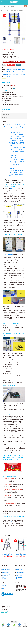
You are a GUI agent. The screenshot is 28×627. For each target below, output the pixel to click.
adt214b (6, 71)
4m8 (4, 71)
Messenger (19, 626)
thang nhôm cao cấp (13, 74)
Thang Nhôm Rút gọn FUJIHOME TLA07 (20, 555)
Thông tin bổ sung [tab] (5, 114)
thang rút (18, 74)
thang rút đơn (23, 74)
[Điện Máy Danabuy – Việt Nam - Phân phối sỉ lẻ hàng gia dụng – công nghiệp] (14, 2)
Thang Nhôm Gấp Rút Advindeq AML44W (7, 555)
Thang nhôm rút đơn (9, 69)
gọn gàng (20, 71)
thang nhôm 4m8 (13, 72)
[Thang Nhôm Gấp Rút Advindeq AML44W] (7, 544)
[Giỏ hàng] (26, 2)
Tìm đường (3, 626)
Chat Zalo (8, 626)
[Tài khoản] (24, 2)
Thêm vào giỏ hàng (11, 64)
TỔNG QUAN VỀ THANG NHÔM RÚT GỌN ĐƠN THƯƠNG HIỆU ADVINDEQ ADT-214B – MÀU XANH (16, 132)
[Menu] (2, 2)
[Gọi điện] (14, 624)
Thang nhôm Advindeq (18, 10)
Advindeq (8, 76)
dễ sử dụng (17, 71)
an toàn (9, 71)
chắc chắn (13, 71)
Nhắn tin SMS (25, 626)
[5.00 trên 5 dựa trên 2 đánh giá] (14, 78)
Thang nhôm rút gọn (8, 254)
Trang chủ (3, 10)
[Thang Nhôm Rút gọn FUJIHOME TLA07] (21, 544)
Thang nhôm (9, 10)
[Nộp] (25, 6)
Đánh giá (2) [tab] (4, 117)
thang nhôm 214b (7, 72)
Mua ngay (18, 64)
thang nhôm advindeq (19, 72)
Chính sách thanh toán (20, 572)
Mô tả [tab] (3, 111)
